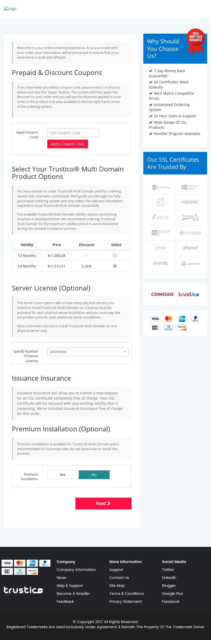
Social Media (174, 562)
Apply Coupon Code (27, 134)
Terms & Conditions (126, 593)
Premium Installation (29, 476)
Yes (63, 474)
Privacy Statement (125, 601)
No (94, 474)
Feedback (65, 601)
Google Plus (172, 593)
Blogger (169, 586)
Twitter (168, 570)
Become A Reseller (73, 593)
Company (66, 562)
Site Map (117, 586)
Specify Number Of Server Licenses (26, 356)
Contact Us (119, 578)
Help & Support (70, 586)
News (61, 578)
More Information (125, 562)
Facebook (170, 601)
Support (116, 570)
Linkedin (169, 578)
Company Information (76, 570)
